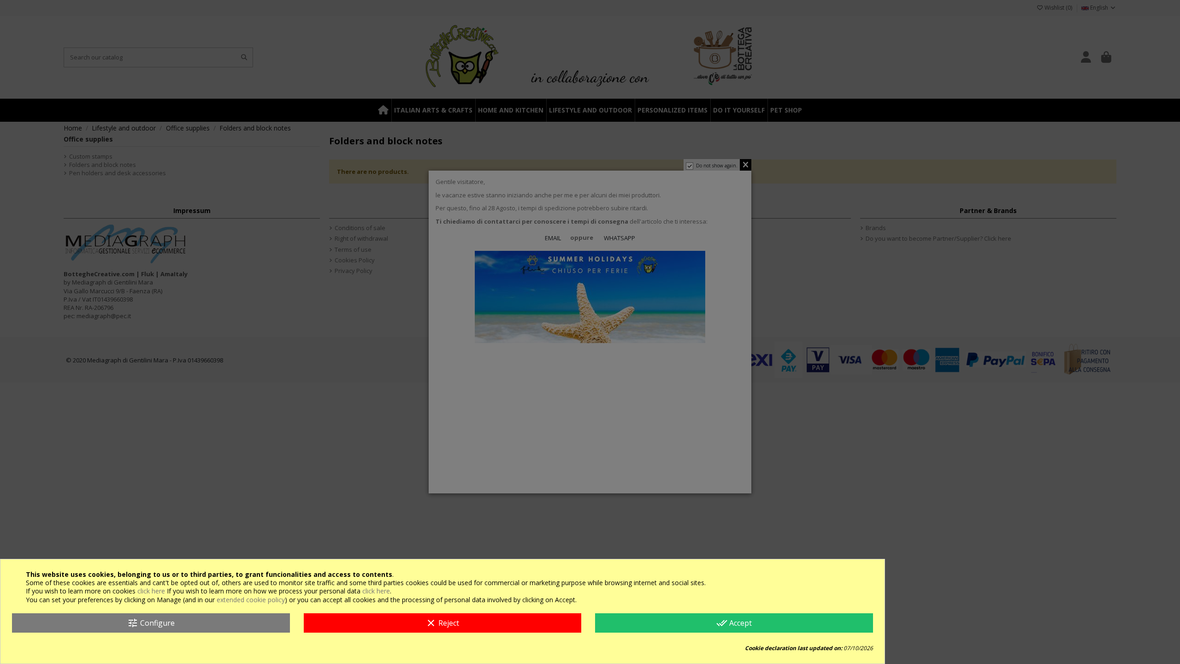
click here (151, 591)
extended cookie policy (251, 599)
